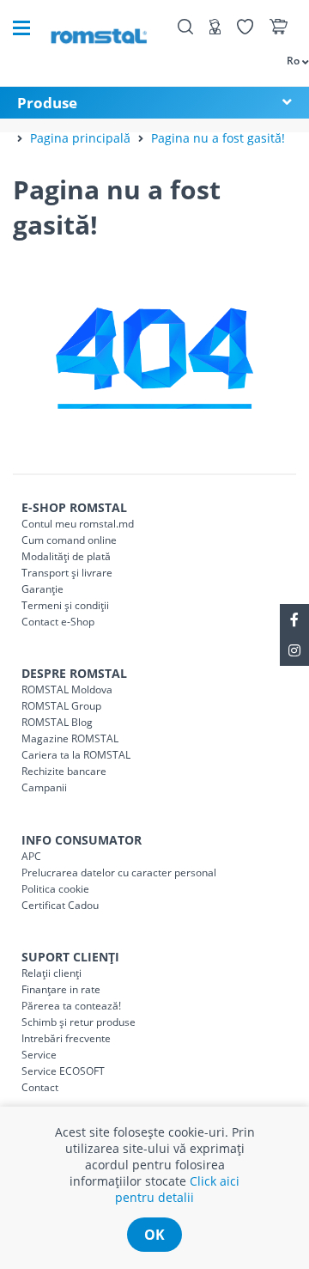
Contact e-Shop (57, 621)
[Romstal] (98, 28)
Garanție (42, 589)
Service (39, 1054)
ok (154, 1234)
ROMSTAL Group (61, 706)
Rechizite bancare (63, 771)
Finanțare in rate (60, 989)
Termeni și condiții (65, 605)
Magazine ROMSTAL (69, 738)
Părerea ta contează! (71, 1005)
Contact (39, 1087)
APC (31, 856)
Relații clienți (51, 973)
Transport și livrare (66, 572)
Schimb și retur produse (78, 1022)
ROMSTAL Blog (57, 722)
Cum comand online (69, 540)
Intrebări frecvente (66, 1038)
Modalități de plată (66, 556)
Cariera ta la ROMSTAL (75, 754)
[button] (289, 60)
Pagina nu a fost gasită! (218, 138)
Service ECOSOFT (63, 1071)
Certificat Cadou (60, 905)
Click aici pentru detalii (177, 1189)
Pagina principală (80, 138)
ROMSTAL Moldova (66, 689)
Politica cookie (55, 889)
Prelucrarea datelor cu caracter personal (118, 872)
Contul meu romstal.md (77, 523)
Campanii (44, 787)
